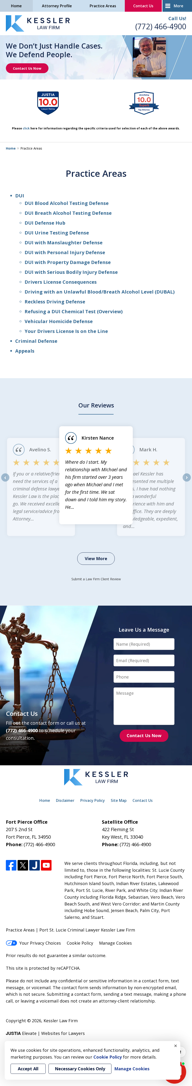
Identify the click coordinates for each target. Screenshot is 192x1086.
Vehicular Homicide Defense (59, 321)
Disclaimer (65, 800)
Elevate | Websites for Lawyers (45, 1033)
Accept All (28, 1068)
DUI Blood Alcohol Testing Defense (67, 203)
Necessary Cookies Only (80, 1068)
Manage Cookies (115, 943)
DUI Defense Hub (45, 223)
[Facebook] (11, 865)
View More (96, 558)
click (26, 128)
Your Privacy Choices (40, 943)
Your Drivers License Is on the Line (66, 331)
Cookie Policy (80, 943)
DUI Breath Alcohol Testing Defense (68, 213)
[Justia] (34, 865)
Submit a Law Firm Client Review (96, 579)
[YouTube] (46, 865)
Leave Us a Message (144, 629)
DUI (19, 195)
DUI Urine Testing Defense (57, 233)
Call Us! (177, 18)
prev (5, 481)
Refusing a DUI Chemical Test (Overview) (74, 311)
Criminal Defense (36, 341)
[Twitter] (23, 865)
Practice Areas (103, 5)
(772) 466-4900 (160, 26)
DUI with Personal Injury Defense (65, 252)
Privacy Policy (92, 800)
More (178, 5)
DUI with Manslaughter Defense (64, 242)
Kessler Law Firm (61, 1020)
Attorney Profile (57, 5)
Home (16, 5)
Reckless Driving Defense (55, 301)
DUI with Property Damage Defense (68, 262)
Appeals (24, 351)
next (187, 481)
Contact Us (143, 5)
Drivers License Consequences (61, 282)
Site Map (119, 800)
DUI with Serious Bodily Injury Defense (71, 272)
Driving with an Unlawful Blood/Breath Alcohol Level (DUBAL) (100, 292)
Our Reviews (96, 405)
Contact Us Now (27, 68)
